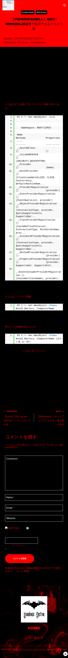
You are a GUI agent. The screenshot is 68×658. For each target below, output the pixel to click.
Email (10, 507)
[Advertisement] (34, 78)
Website (10, 518)
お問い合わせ (34, 638)
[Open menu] (64, 5)
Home (34, 628)
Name (10, 497)
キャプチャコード (19, 545)
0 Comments (38, 42)
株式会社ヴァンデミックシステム (29, 649)
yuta (9, 38)
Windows (41, 12)
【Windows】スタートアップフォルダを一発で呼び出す (50, 418)
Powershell (28, 12)
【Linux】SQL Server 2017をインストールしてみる (17, 418)
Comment (12, 458)
